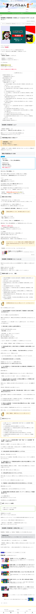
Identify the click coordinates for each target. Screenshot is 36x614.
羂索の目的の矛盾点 (7, 79)
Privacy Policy (6, 609)
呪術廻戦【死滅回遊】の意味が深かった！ (10, 120)
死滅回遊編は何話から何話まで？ (9, 76)
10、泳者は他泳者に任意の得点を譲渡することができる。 (14, 108)
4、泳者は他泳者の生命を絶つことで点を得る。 (13, 91)
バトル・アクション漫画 (14, 552)
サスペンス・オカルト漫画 (21, 552)
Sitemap (18, 609)
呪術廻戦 (3, 552)
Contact (30, 609)
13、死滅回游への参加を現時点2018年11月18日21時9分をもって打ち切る (17, 114)
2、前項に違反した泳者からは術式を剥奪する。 (13, 86)
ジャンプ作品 (7, 552)
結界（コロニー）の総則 (8, 118)
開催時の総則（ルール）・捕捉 (9, 82)
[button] (33, 314)
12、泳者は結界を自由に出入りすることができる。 (13, 112)
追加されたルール (7, 104)
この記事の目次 (17, 72)
